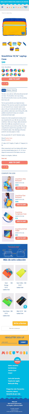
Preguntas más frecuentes (15, 389)
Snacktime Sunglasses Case (20, 213)
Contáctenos (12, 368)
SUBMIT (23, 342)
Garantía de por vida (13, 394)
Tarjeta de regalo (14, 381)
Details (3, 90)
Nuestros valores (12, 391)
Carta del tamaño (14, 378)
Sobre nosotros (13, 365)
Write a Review (20, 323)
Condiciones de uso (14, 410)
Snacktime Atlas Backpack (20, 180)
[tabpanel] (14, 27)
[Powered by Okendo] (5, 324)
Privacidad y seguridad (14, 408)
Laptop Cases (9, 138)
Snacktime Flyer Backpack (20, 196)
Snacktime (8, 140)
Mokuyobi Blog (13, 383)
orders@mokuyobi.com (14, 396)
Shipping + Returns (11, 90)
